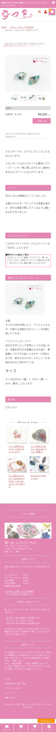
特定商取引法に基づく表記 (15, 683)
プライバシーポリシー (14, 688)
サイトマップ (10, 693)
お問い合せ (42, 121)
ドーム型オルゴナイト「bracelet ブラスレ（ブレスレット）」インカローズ (16, 481)
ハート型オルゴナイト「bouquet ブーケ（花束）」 (39, 449)
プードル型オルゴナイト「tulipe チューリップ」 (16, 449)
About (7, 678)
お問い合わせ (10, 697)
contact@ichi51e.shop (38, 666)
